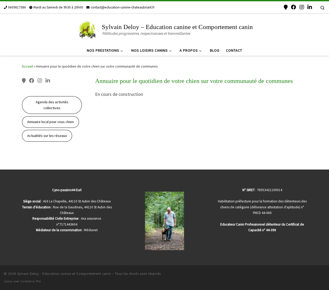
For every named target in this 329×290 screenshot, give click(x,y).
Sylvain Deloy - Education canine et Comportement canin (64, 274)
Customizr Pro (31, 281)
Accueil (27, 66)
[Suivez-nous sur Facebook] (293, 7)
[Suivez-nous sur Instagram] (301, 7)
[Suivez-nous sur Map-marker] (286, 7)
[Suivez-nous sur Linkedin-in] (309, 7)
